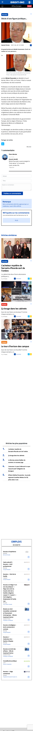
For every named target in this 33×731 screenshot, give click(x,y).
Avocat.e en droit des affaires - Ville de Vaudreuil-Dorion (9, 651)
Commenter (18, 278)
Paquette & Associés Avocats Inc (10, 677)
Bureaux (4, 304)
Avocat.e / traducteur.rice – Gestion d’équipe (8, 639)
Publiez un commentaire (12, 193)
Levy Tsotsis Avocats (7, 604)
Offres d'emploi (16, 6)
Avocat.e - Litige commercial (8, 672)
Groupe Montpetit (6, 569)
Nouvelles (4, 14)
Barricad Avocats (6, 555)
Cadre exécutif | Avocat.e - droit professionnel (7, 564)
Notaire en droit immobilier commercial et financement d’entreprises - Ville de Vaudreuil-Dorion (10, 613)
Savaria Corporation (7, 664)
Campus (4, 342)
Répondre (11, 167)
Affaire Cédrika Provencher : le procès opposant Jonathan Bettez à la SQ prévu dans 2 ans (19, 477)
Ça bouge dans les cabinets (16, 455)
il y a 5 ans (11, 157)
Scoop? (29, 6)
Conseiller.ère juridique (10, 661)
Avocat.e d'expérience (9, 552)
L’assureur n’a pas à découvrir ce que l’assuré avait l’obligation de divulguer (19, 468)
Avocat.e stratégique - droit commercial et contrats (9, 627)
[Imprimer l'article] (31, 278)
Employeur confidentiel (8, 620)
